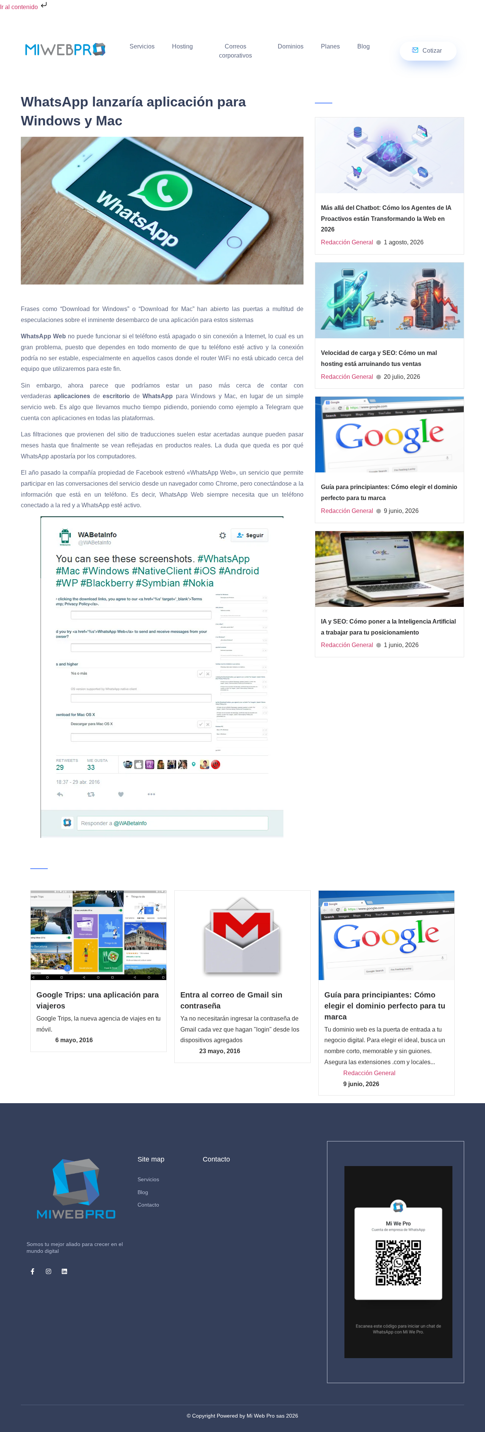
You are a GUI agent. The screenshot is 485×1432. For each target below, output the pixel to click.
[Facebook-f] (33, 1271)
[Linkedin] (64, 1271)
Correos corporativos (235, 51)
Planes (330, 46)
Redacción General (347, 242)
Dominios (291, 46)
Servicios (142, 46)
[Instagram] (48, 1271)
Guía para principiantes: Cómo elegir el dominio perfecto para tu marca (384, 1006)
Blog (363, 46)
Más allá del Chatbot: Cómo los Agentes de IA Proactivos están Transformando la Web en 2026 (386, 219)
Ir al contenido (19, 7)
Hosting (182, 46)
